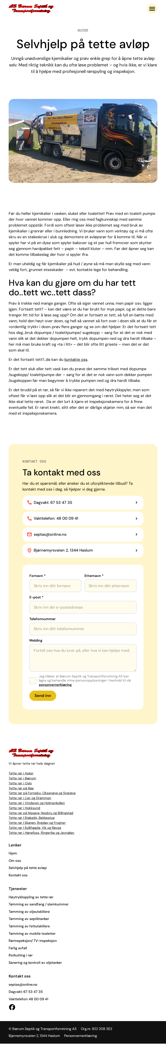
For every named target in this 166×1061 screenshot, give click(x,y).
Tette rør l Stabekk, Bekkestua (31, 818)
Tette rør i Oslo (20, 783)
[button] (152, 8)
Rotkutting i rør (21, 955)
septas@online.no (23, 984)
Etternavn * (94, 575)
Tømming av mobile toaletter (32, 933)
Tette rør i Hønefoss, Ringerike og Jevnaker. (42, 833)
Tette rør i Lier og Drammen (30, 798)
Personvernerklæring (80, 1035)
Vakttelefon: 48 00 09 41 (28, 999)
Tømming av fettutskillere (29, 926)
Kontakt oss (18, 875)
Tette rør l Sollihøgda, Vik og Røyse (35, 828)
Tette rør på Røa (21, 788)
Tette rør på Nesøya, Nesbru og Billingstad (41, 813)
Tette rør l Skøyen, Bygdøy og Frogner (37, 823)
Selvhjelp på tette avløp (28, 868)
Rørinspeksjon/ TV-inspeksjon (33, 940)
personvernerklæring (55, 685)
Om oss (15, 860)
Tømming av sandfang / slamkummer (39, 904)
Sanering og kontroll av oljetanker (35, 962)
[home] (31, 8)
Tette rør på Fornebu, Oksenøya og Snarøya (42, 793)
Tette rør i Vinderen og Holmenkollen (37, 803)
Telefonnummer (42, 619)
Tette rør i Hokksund (24, 808)
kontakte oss (75, 359)
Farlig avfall (18, 948)
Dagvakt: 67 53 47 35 (26, 991)
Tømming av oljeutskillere (29, 911)
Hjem (13, 853)
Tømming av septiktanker (29, 918)
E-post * (36, 597)
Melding (35, 640)
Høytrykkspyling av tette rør (31, 897)
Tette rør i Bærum (22, 778)
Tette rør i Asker (21, 773)
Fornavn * (37, 575)
